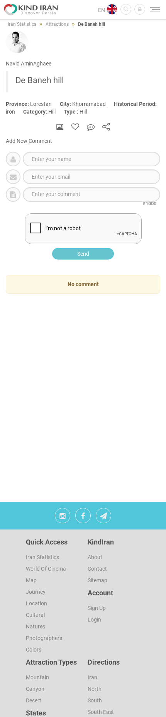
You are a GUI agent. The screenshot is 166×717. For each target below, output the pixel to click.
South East (101, 712)
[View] (60, 126)
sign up (97, 608)
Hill (43, 112)
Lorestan (33, 104)
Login (94, 619)
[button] (139, 9)
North (95, 689)
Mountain (37, 677)
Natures (35, 626)
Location (36, 603)
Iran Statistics (42, 557)
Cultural (35, 615)
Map (31, 580)
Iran (92, 677)
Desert (33, 700)
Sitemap (97, 580)
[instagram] (62, 517)
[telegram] (103, 517)
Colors (33, 650)
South (95, 700)
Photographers (44, 638)
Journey (36, 592)
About (95, 557)
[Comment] (91, 126)
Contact (97, 569)
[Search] (125, 9)
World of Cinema (46, 569)
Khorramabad (87, 104)
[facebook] (83, 517)
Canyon (35, 689)
